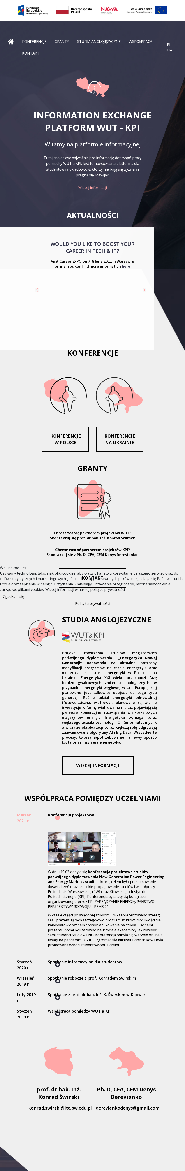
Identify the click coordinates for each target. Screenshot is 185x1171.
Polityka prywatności (92, 603)
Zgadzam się (13, 596)
